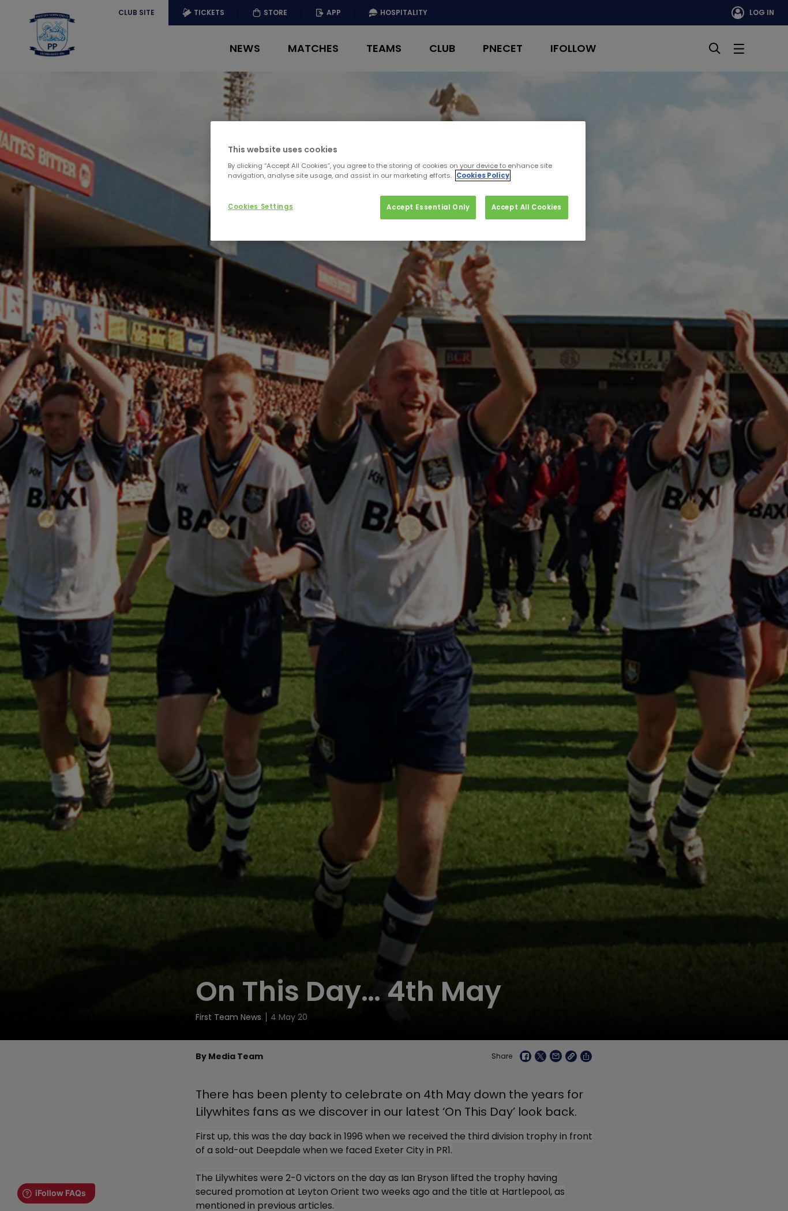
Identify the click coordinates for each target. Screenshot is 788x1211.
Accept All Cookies (526, 207)
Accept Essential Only (428, 207)
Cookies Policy (482, 175)
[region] (398, 181)
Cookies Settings (260, 206)
